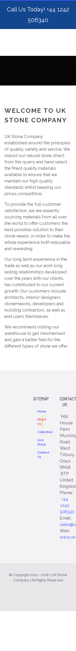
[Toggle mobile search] (60, 49)
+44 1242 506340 (67, 505)
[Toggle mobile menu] (68, 49)
